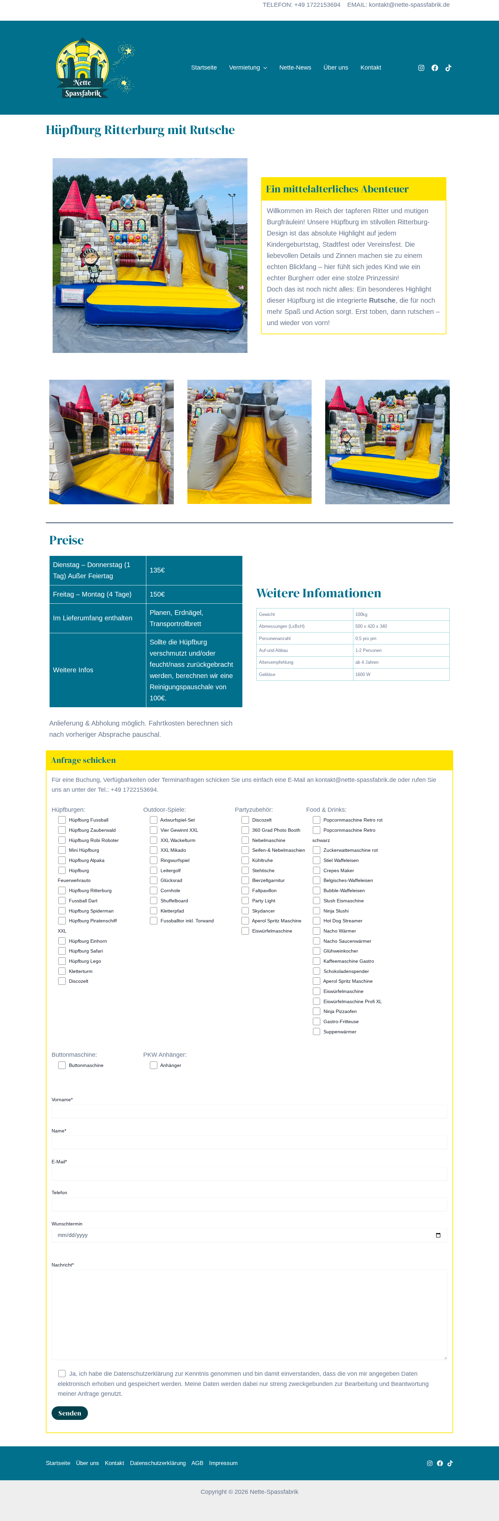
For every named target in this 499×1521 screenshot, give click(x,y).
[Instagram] (421, 67)
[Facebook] (434, 67)
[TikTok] (448, 67)
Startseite (204, 67)
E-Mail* (59, 1161)
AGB (197, 1463)
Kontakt (371, 67)
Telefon (59, 1192)
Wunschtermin (67, 1223)
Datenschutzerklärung (158, 1463)
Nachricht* (63, 1265)
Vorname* (62, 1099)
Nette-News (295, 67)
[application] (263, 68)
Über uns (336, 67)
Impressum (223, 1463)
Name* (59, 1130)
